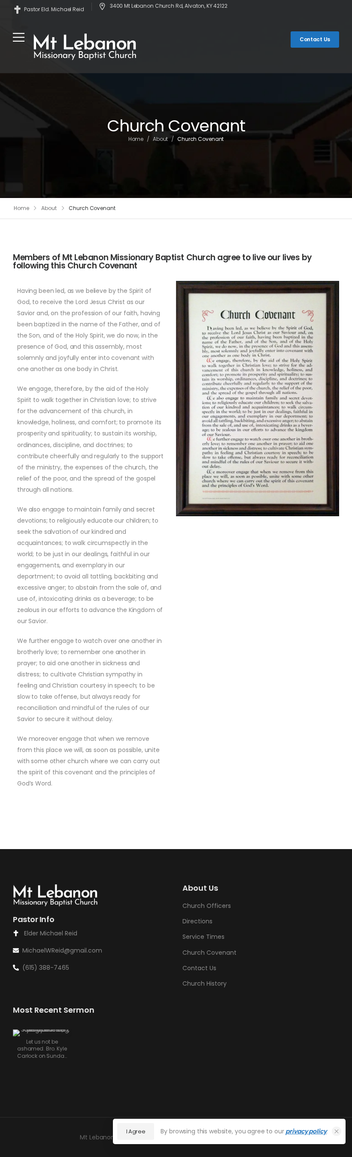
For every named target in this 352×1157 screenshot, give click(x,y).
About (160, 139)
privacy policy (305, 1131)
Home (136, 139)
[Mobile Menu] (18, 37)
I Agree (136, 1131)
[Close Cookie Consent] (336, 1131)
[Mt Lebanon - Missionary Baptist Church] (85, 46)
